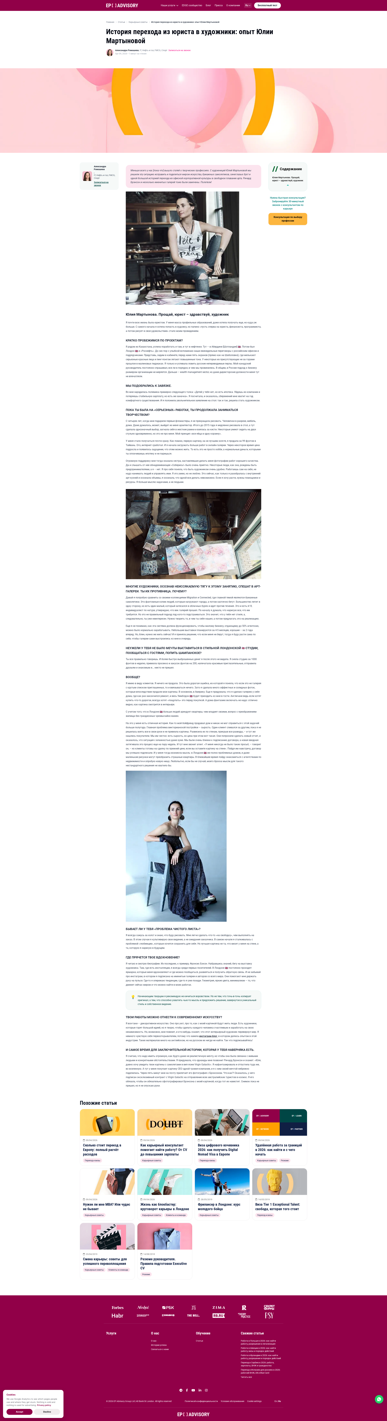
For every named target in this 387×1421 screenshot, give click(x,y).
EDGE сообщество (192, 5)
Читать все (246, 1377)
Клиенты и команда (176, 1215)
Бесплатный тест (267, 5)
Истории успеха (159, 1345)
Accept (19, 1411)
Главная (110, 22)
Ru (279, 1401)
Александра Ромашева (127, 50)
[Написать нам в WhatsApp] (379, 1399)
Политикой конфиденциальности (201, 1401)
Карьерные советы (138, 22)
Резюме (285, 1160)
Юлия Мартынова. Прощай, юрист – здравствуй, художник (287, 179)
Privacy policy (44, 1405)
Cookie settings (254, 1401)
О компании (233, 5)
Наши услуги (168, 5)
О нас (153, 1341)
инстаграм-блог (208, 1036)
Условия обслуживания (232, 1401)
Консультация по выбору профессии (288, 219)
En (276, 1401)
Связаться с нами (160, 1349)
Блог (208, 5)
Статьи (121, 22)
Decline (47, 1411)
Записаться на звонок (179, 50)
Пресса (219, 5)
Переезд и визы (92, 1160)
